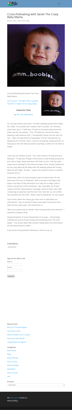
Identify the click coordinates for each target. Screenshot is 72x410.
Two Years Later (13, 331)
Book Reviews (12, 358)
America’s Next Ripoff (15, 338)
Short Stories (12, 373)
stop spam (14, 398)
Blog (27, 21)
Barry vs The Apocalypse (17, 327)
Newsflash (11, 369)
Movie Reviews (13, 365)
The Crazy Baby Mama (24, 114)
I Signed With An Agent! (16, 342)
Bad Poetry (11, 350)
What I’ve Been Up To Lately (18, 335)
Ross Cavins (12, 21)
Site (8, 376)
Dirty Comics (12, 361)
